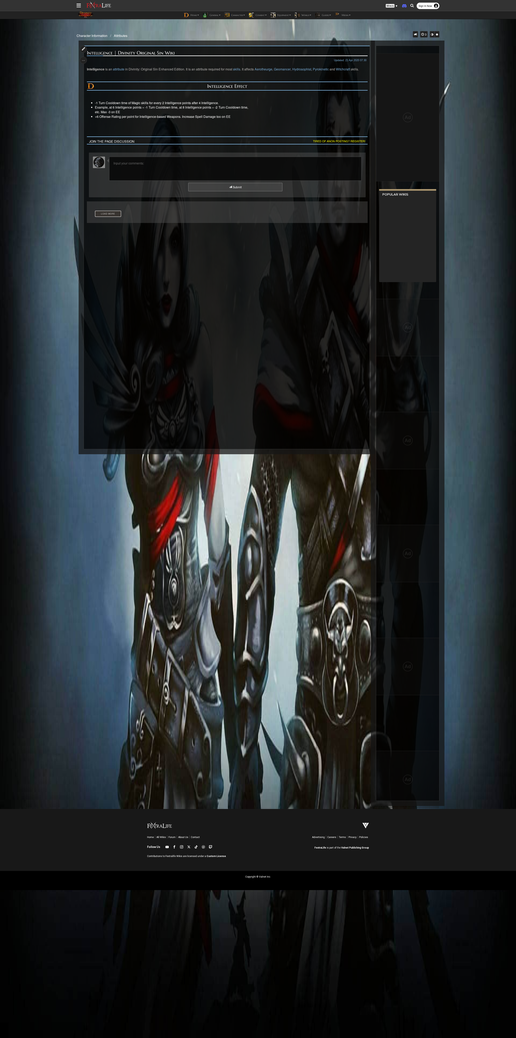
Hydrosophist (301, 69)
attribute (118, 69)
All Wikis (161, 837)
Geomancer (282, 69)
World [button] (305, 15)
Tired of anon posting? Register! (339, 141)
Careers (331, 837)
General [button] (213, 15)
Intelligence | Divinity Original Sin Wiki (131, 52)
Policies (363, 837)
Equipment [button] (283, 15)
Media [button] (345, 15)
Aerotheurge (263, 69)
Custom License (216, 856)
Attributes (120, 35)
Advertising (318, 837)
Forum (172, 837)
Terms (342, 837)
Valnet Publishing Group (355, 847)
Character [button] (236, 15)
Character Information (92, 35)
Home (150, 837)
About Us (183, 837)
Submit (237, 187)
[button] (391, 5)
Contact (195, 837)
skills (236, 69)
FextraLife (320, 847)
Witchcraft (343, 69)
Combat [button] (260, 15)
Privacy (353, 837)
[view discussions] (415, 34)
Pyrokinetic (321, 69)
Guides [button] (325, 15)
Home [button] (193, 15)
